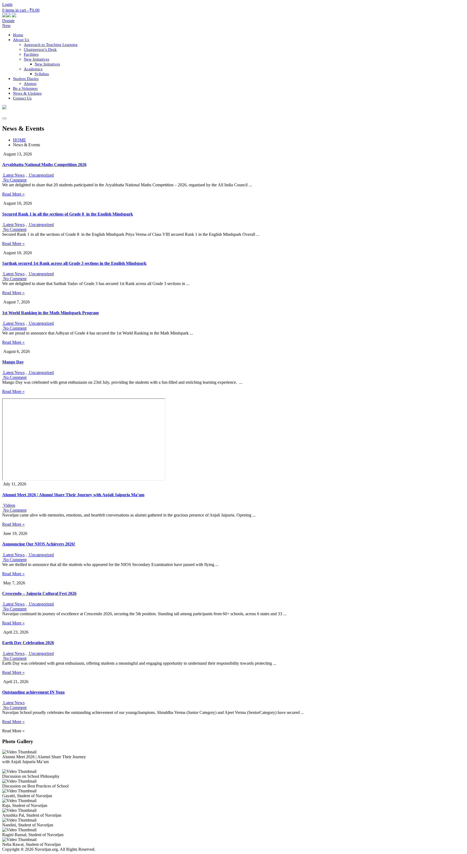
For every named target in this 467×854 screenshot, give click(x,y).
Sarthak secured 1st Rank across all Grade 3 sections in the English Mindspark (74, 263)
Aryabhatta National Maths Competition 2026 (44, 164)
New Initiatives (36, 59)
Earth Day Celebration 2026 (28, 642)
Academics (33, 69)
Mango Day (13, 362)
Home (18, 35)
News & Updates (27, 93)
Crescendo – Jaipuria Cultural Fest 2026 (39, 593)
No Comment (14, 180)
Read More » (13, 194)
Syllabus (42, 74)
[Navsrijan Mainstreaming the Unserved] (4, 107)
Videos (8, 505)
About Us (21, 40)
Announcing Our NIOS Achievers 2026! (38, 544)
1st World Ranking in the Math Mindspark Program (50, 312)
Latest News (13, 175)
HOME (19, 140)
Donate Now (8, 23)
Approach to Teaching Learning (51, 44)
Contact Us (22, 98)
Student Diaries (26, 79)
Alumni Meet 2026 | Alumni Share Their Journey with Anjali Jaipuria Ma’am (73, 494)
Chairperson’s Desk (40, 49)
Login (7, 4)
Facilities (31, 54)
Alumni (30, 83)
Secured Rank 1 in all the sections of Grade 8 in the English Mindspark (67, 214)
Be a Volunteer (25, 88)
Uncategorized (41, 175)
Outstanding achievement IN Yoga (33, 692)
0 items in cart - (20, 10)
